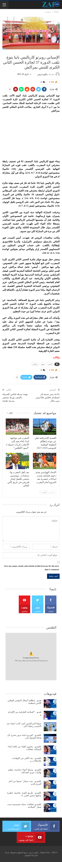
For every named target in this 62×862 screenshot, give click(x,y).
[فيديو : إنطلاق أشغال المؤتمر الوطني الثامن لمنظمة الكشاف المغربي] (50, 703)
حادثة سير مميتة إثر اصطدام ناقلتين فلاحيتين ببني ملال (48, 397)
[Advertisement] (31, 135)
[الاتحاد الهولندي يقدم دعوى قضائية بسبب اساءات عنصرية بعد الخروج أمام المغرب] (44, 461)
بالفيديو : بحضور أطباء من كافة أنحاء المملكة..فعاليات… (24, 747)
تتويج (43, 364)
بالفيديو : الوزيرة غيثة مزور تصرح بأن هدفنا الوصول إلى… (24, 736)
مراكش (35, 364)
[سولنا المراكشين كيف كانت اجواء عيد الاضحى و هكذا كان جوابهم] (50, 726)
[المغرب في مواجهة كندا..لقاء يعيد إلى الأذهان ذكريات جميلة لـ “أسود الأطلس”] (17, 427)
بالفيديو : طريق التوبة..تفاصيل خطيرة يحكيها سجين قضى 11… (24, 794)
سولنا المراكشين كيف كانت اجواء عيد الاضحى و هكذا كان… (24, 724)
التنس (50, 364)
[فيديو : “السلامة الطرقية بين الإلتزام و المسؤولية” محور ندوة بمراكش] (50, 715)
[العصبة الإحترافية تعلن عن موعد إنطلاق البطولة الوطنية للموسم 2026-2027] (44, 427)
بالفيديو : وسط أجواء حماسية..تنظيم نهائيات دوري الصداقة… (24, 771)
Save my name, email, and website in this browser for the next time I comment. (31, 568)
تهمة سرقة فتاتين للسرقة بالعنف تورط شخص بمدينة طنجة (15, 397)
